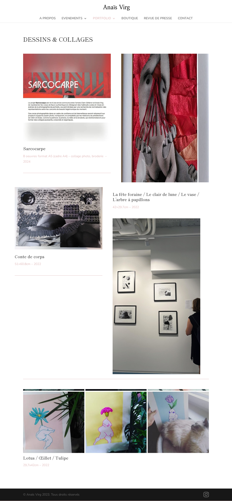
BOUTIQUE (129, 18)
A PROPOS (47, 18)
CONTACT (185, 18)
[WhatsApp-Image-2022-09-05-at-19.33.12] (116, 452)
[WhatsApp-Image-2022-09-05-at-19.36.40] (156, 373)
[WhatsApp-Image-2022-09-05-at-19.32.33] (58, 248)
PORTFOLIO (102, 18)
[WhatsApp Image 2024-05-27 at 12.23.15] (67, 140)
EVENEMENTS (72, 18)
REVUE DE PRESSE (158, 18)
